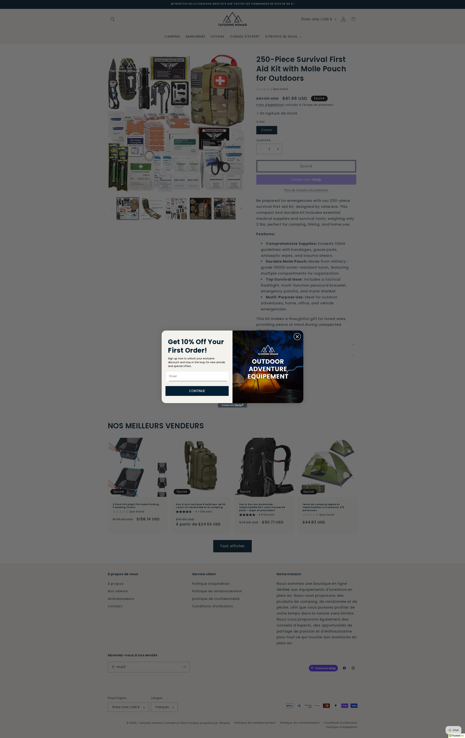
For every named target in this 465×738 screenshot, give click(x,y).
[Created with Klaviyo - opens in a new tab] (232, 405)
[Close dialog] (297, 336)
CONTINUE (197, 391)
